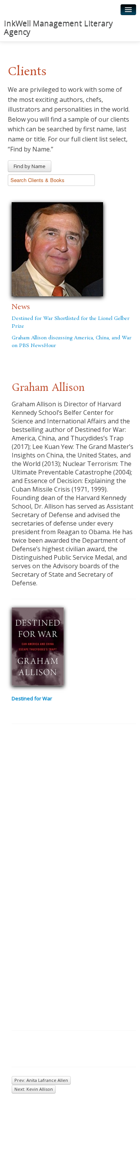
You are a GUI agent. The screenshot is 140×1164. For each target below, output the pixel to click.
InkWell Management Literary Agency (58, 27)
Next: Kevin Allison (33, 1089)
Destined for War (32, 698)
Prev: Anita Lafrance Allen (41, 1080)
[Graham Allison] (57, 247)
